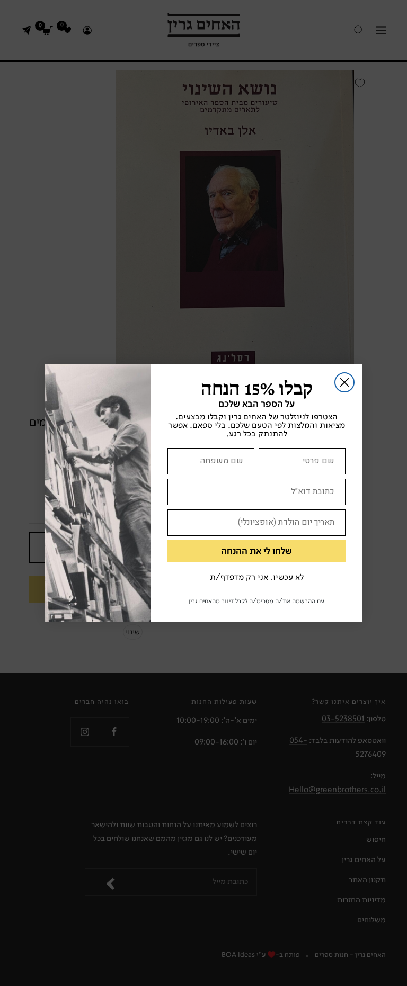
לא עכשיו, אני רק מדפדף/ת (257, 577)
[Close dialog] (344, 382)
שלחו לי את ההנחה (256, 551)
